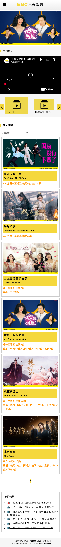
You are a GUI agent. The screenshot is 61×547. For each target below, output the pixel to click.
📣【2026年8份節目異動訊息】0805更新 (29, 503)
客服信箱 (16, 541)
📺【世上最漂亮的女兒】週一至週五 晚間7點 (31, 519)
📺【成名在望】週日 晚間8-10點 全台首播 (30, 527)
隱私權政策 (47, 541)
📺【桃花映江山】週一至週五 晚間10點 (28, 523)
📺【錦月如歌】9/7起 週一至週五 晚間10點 (30, 507)
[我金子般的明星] (30, 28)
